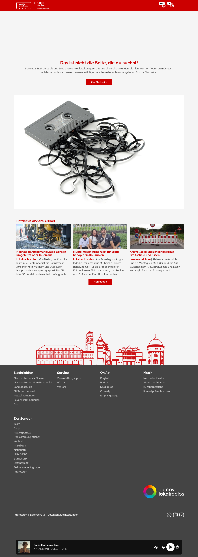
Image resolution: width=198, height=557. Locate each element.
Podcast (105, 382)
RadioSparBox (22, 432)
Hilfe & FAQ (20, 454)
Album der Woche (153, 382)
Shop (17, 428)
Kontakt (18, 441)
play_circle (170, 547)
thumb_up (177, 547)
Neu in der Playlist (154, 378)
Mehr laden (100, 281)
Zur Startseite (99, 82)
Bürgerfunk (20, 458)
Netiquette (20, 450)
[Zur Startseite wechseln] (23, 5)
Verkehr (61, 386)
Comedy (105, 391)
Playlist (104, 378)
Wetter (61, 382)
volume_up (156, 547)
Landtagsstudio (23, 386)
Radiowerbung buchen (27, 436)
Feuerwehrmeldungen (26, 399)
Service (63, 373)
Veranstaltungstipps (69, 378)
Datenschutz (21, 463)
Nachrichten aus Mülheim (29, 378)
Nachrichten (23, 373)
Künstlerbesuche (153, 386)
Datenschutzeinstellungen (63, 514)
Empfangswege (109, 395)
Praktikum (20, 445)
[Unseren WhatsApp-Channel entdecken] (169, 514)
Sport (17, 404)
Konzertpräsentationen (156, 391)
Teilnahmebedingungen (27, 467)
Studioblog (106, 386)
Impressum (20, 471)
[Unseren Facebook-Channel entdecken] (175, 514)
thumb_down (164, 547)
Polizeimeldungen (24, 395)
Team (17, 423)
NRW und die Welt (24, 391)
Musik (147, 373)
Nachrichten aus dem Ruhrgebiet (33, 382)
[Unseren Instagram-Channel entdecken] (181, 514)
